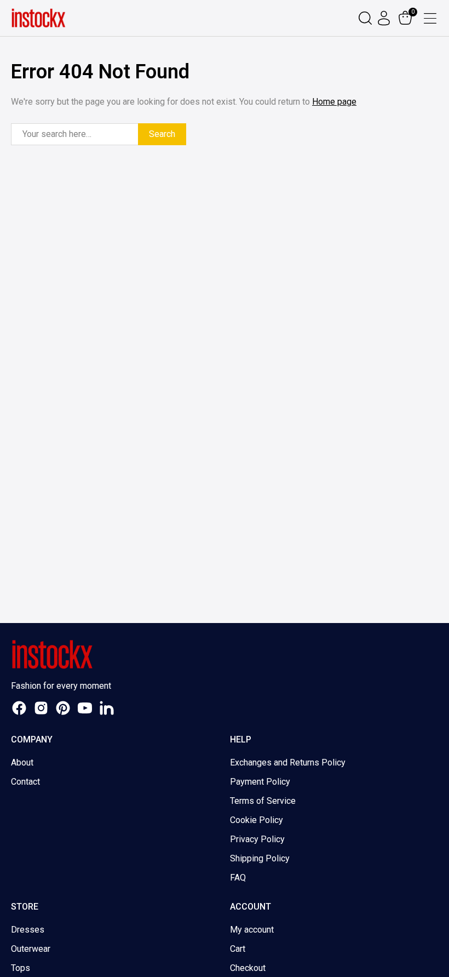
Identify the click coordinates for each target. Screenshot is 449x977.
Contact (25, 781)
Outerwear (30, 949)
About (22, 762)
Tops (20, 968)
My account (252, 929)
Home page (334, 101)
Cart (237, 949)
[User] (385, 18)
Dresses (27, 929)
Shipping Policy (260, 858)
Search (162, 134)
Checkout (248, 968)
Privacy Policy (257, 839)
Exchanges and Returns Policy (288, 762)
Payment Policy (260, 781)
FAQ (238, 877)
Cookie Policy (256, 820)
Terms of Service (263, 801)
